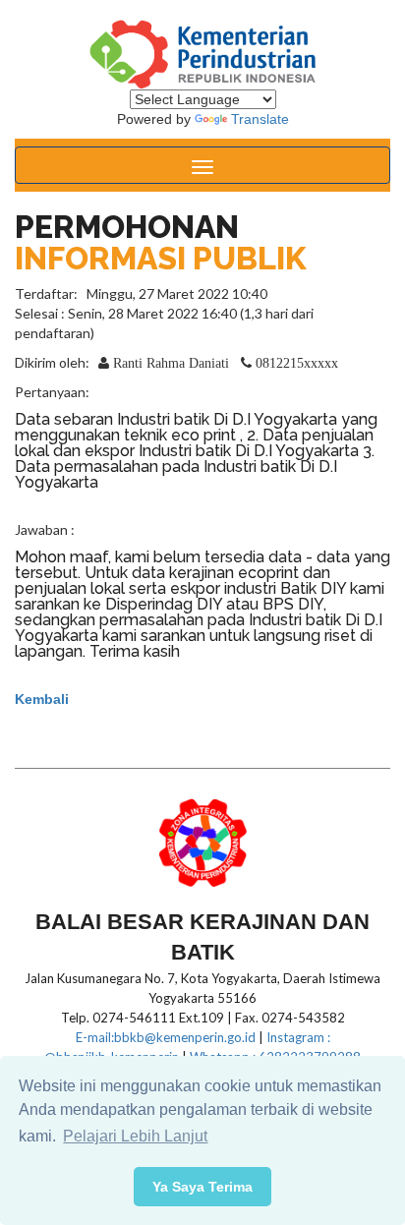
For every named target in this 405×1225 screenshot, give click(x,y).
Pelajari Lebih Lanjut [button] (135, 1136)
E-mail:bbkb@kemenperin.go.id (166, 1037)
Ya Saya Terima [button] (202, 1187)
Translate (260, 119)
